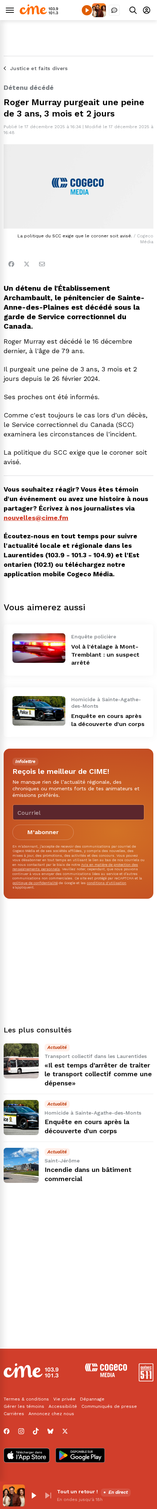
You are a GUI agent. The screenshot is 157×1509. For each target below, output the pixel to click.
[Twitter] (26, 264)
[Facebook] (11, 264)
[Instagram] (21, 1431)
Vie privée (64, 1399)
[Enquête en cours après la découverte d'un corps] (38, 711)
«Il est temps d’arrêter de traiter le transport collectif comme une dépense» (98, 1074)
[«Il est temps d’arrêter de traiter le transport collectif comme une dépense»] (21, 1060)
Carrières (14, 1413)
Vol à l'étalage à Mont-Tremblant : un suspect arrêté (105, 654)
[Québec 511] (146, 1379)
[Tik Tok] (36, 1431)
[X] (65, 1431)
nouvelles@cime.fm (36, 518)
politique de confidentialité (35, 883)
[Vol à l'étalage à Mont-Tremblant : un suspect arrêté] (38, 648)
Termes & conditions (26, 1399)
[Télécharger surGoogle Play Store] (80, 1456)
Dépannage (92, 1399)
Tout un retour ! (77, 1491)
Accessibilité (63, 1406)
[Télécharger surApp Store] (27, 1456)
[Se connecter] (146, 10)
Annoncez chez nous (51, 1413)
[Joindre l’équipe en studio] (114, 10)
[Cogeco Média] (106, 1375)
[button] (33, 1495)
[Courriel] (42, 264)
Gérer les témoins (24, 1406)
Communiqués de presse (109, 1406)
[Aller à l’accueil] (39, 12)
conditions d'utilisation (106, 883)
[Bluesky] (50, 1431)
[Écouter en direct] (87, 10)
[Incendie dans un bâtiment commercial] (21, 1165)
